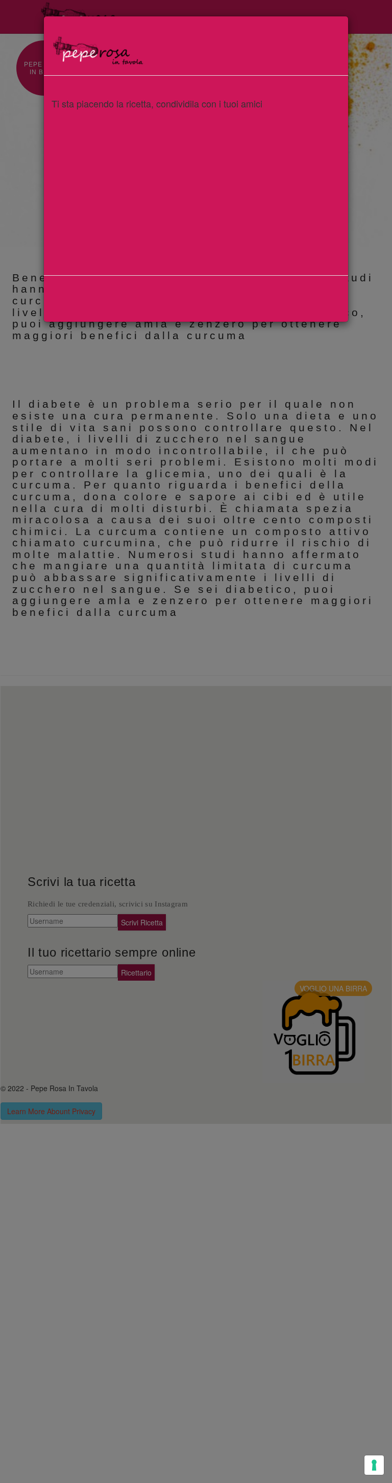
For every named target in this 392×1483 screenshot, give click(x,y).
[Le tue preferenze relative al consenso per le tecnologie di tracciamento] (374, 1465)
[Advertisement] (196, 185)
